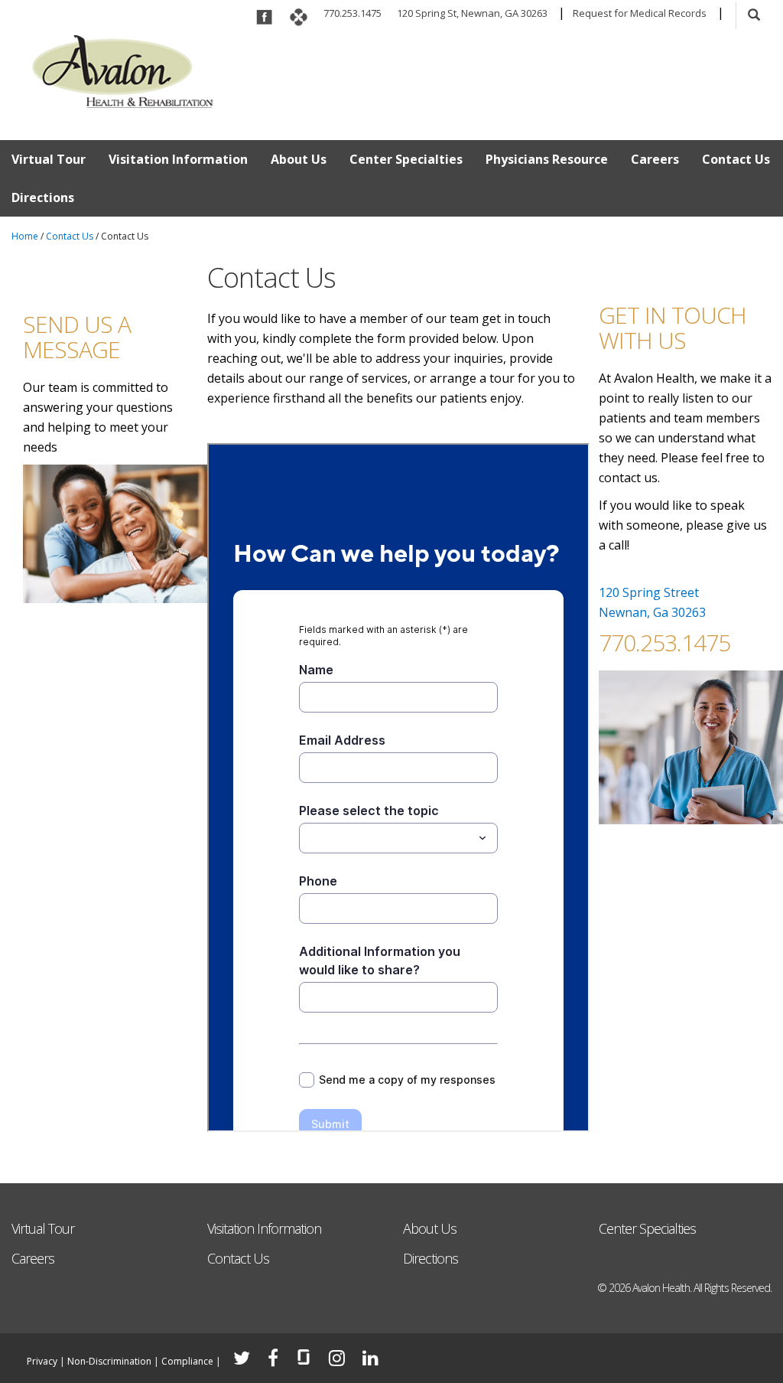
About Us (299, 159)
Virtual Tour (48, 159)
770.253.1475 (352, 13)
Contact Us (736, 159)
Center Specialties (406, 159)
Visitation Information (178, 159)
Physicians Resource (547, 159)
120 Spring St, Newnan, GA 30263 (472, 13)
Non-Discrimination (109, 1361)
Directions (42, 197)
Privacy (42, 1361)
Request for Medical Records (640, 13)
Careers (655, 159)
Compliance (187, 1361)
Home (24, 236)
